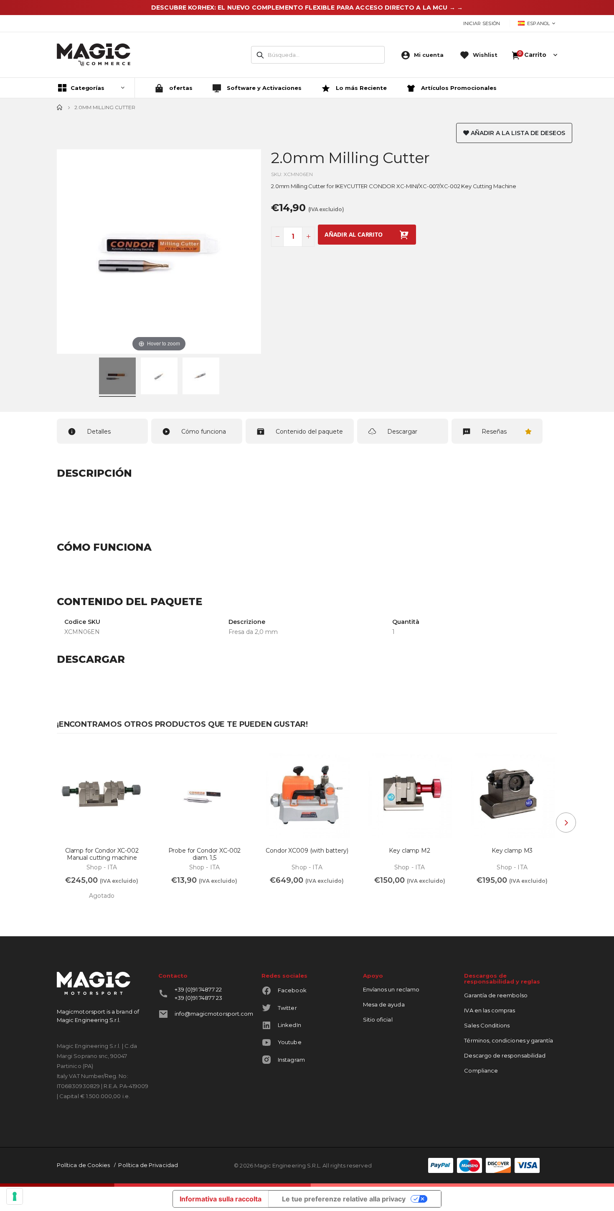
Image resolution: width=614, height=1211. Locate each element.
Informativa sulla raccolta (220, 1199)
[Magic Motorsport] (93, 54)
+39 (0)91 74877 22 (198, 989)
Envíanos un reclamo (391, 989)
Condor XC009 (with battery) (307, 850)
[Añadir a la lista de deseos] (136, 757)
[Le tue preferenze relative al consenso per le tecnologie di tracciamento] (15, 1196)
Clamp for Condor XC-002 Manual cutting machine (102, 854)
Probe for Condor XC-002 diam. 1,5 (204, 854)
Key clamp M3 (512, 850)
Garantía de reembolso (495, 995)
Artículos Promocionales (458, 87)
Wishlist (485, 54)
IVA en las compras (489, 1010)
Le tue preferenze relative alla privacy (344, 1199)
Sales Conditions (487, 1025)
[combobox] (317, 54)
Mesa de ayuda (384, 1004)
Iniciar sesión (481, 23)
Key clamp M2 (409, 850)
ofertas (180, 87)
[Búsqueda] (260, 55)
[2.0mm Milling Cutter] (117, 377)
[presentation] (566, 822)
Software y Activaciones (263, 87)
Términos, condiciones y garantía (508, 1040)
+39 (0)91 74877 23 (198, 997)
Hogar (60, 107)
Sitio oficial (378, 1019)
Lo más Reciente (360, 87)
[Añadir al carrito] (173, 899)
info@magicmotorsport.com (214, 1013)
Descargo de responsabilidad (504, 1055)
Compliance (481, 1070)
